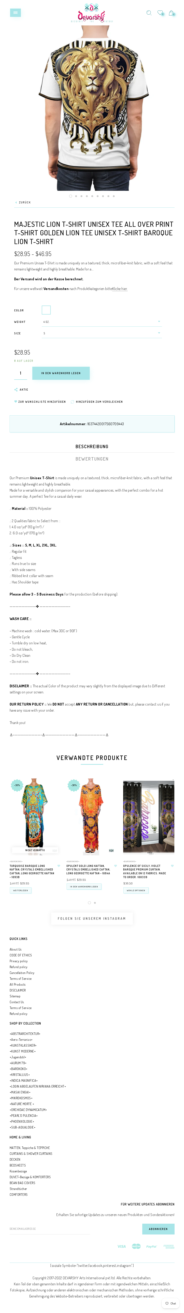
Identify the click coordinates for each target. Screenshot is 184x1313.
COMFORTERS (19, 1194)
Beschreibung (92, 446)
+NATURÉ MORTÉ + (22, 1104)
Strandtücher (18, 1189)
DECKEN (15, 1159)
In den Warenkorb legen (84, 886)
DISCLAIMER (18, 990)
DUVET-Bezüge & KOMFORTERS (30, 1177)
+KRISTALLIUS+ (20, 1075)
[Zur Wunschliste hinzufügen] (59, 866)
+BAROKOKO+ (16, 861)
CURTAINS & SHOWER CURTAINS (31, 1154)
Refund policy (19, 967)
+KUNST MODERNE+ (23, 1051)
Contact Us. (17, 1002)
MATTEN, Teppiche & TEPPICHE (30, 1148)
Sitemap (15, 996)
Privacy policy (19, 961)
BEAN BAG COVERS (22, 1183)
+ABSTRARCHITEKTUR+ (25, 1034)
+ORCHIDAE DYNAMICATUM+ (28, 1110)
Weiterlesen (20, 890)
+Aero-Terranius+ (21, 1039)
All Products (18, 984)
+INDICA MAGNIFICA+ (24, 1080)
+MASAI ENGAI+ (20, 1092)
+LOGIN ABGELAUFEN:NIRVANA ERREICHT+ (38, 1086)
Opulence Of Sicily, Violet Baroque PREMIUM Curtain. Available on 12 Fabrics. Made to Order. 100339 (144, 871)
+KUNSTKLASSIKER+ (23, 1045)
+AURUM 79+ (18, 1063)
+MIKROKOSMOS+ (21, 1098)
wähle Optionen (136, 890)
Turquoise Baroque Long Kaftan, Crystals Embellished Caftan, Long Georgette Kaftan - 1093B (32, 871)
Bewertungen (92, 458)
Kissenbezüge (18, 1171)
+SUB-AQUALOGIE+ (23, 1127)
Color (19, 310)
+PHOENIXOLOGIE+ (22, 1121)
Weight (20, 322)
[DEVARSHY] (92, 12)
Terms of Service (21, 978)
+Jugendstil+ (18, 1057)
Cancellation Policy (22, 973)
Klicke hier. (120, 288)
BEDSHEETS (18, 1165)
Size (17, 333)
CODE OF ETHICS (21, 955)
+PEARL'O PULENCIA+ (24, 1115)
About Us (16, 949)
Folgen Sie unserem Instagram (92, 918)
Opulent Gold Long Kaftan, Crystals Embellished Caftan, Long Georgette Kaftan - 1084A (88, 869)
